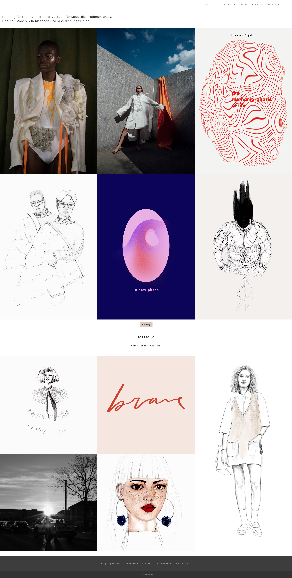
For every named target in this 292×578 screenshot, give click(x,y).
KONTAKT (147, 564)
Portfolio (116, 564)
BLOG (104, 564)
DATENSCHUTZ (163, 564)
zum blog (146, 325)
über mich (256, 5)
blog (218, 5)
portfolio (240, 5)
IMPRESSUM (182, 564)
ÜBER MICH (132, 564)
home (209, 5)
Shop (227, 5)
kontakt (271, 5)
